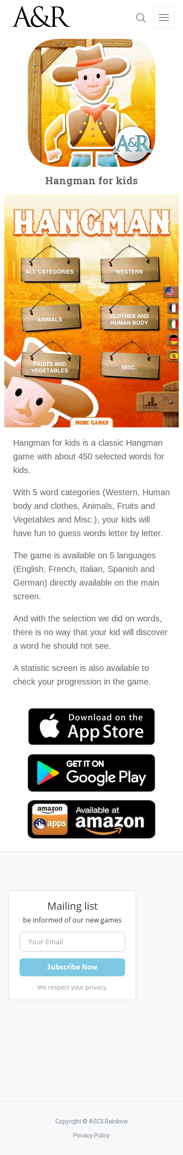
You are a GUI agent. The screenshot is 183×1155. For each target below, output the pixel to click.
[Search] (141, 17)
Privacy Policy (91, 1135)
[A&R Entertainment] (40, 17)
